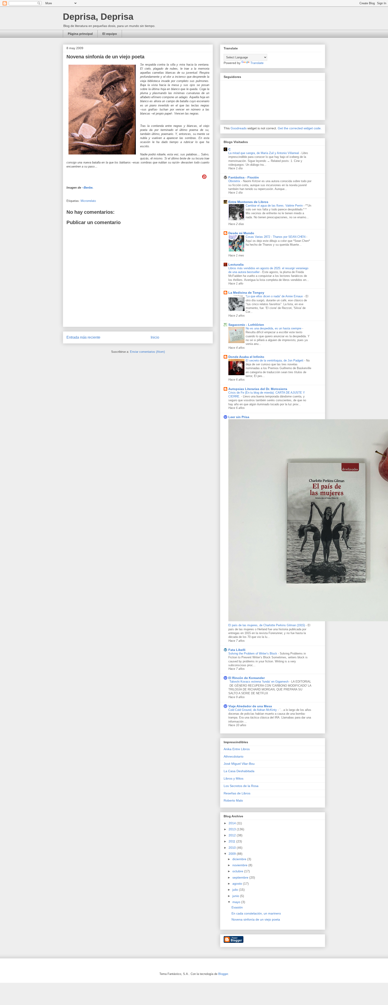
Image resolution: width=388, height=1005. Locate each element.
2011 (232, 841)
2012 (233, 835)
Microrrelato (88, 201)
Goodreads (239, 128)
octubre (238, 871)
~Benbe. (87, 187)
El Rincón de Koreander (246, 678)
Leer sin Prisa (238, 417)
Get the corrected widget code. (300, 128)
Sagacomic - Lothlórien (246, 324)
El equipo (109, 33)
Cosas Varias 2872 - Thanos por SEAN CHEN (276, 236)
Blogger (223, 974)
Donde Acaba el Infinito (246, 357)
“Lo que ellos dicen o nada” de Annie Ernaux (275, 296)
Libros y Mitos (233, 778)
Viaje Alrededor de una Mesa (250, 706)
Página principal (80, 33)
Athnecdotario (233, 756)
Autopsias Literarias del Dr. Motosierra (257, 389)
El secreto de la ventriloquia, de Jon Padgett (275, 360)
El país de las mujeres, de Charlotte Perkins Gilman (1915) (267, 625)
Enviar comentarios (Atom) (147, 351)
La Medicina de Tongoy (246, 292)
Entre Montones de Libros (248, 202)
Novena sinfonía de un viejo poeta (255, 919)
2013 (233, 829)
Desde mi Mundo (241, 233)
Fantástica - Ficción (243, 177)
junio (236, 896)
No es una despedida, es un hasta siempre (274, 328)
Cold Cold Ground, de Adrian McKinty (253, 710)
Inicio (155, 337)
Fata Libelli (236, 650)
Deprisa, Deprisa (98, 17)
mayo (236, 902)
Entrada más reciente (83, 337)
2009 (233, 853)
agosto (237, 883)
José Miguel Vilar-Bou (239, 763)
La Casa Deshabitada (239, 771)
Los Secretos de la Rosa (241, 786)
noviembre (240, 865)
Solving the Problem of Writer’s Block (253, 653)
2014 (233, 823)
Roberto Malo (233, 800)
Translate (257, 63)
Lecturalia (236, 264)
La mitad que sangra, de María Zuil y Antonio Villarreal (264, 153)
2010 (233, 847)
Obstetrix (234, 181)
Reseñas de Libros (237, 793)
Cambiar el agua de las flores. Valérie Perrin (275, 205)
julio (235, 889)
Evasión (237, 907)
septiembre (240, 877)
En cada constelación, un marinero (256, 913)
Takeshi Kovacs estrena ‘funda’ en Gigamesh (259, 681)
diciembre (239, 859)
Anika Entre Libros (237, 749)
